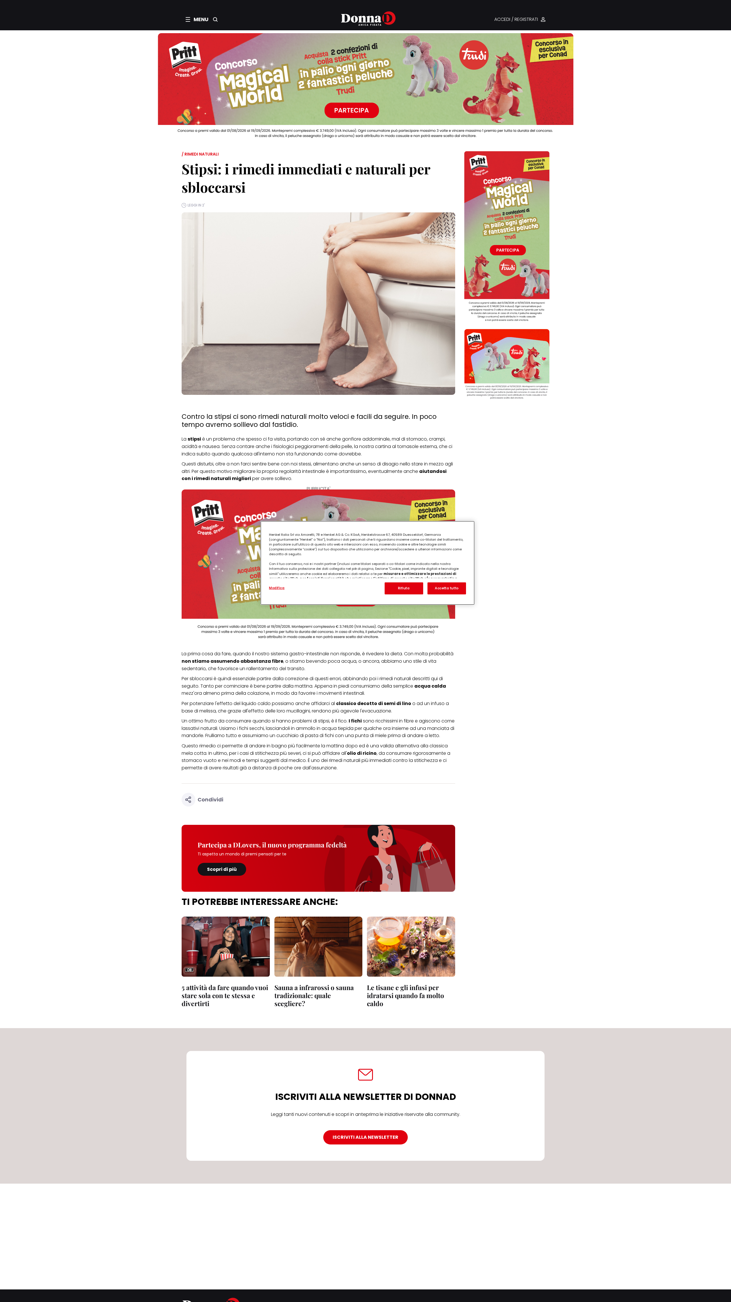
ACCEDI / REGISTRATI (516, 20)
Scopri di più (222, 869)
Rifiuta (404, 588)
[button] (197, 19)
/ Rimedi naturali (200, 154)
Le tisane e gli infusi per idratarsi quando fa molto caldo (405, 995)
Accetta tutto (446, 588)
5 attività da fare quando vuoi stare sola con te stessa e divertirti (225, 995)
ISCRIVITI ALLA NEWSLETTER (365, 1137)
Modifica (277, 588)
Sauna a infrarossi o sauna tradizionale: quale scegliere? (314, 995)
